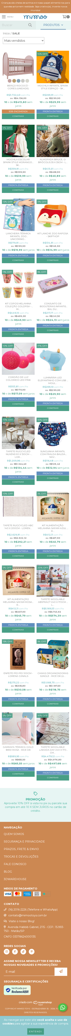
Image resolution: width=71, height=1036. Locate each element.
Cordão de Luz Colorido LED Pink (18, 378)
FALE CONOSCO (15, 864)
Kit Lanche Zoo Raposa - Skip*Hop (52, 235)
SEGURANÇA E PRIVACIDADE (24, 841)
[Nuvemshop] (35, 1005)
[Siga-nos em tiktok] (23, 951)
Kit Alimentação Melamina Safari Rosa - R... (18, 602)
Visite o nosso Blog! (21, 921)
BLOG (8, 871)
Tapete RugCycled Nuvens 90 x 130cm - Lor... (18, 454)
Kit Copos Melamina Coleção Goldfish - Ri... (18, 306)
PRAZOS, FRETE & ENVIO (21, 849)
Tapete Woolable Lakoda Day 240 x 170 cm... (52, 750)
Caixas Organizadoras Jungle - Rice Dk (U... (52, 674)
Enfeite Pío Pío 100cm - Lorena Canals (18, 674)
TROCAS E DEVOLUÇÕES (21, 856)
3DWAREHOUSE (15, 879)
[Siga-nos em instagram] (6, 951)
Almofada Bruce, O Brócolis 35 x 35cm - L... (53, 161)
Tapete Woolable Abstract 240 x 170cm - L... (52, 602)
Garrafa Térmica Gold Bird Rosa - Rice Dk (18, 748)
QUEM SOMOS (14, 834)
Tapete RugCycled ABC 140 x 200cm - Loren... (18, 527)
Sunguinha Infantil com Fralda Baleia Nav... (52, 454)
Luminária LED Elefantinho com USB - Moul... (53, 380)
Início (6, 33)
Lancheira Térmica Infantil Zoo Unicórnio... (18, 236)
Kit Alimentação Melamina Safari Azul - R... (53, 528)
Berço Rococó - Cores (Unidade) (18, 87)
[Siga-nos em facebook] (15, 951)
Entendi (35, 1031)
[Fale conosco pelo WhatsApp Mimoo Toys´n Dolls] (62, 1007)
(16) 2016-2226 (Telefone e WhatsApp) (33, 909)
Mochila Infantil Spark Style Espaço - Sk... (53, 87)
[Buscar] (30, 25)
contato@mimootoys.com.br (27, 915)
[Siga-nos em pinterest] (31, 951)
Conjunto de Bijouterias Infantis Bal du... (53, 306)
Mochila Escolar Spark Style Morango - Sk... (18, 162)
